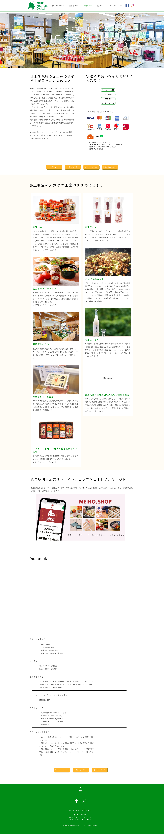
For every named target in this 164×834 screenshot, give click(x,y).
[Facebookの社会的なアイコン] (127, 5)
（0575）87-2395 (50, 666)
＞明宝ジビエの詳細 (100, 241)
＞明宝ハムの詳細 (49, 250)
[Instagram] (132, 5)
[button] (108, 90)
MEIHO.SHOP (44, 700)
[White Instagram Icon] (84, 801)
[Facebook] (76, 801)
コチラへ (57, 491)
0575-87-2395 (83, 819)
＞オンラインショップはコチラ (44, 462)
